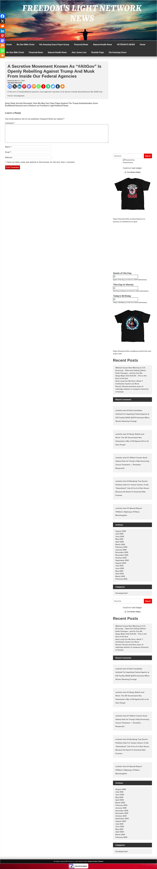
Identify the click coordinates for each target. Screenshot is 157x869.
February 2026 (121, 547)
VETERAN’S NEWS (126, 44)
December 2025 (121, 552)
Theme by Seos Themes (95, 861)
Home (9, 44)
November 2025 (121, 555)
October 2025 (121, 558)
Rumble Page (97, 52)
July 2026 (119, 534)
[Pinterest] (24, 86)
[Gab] (48, 86)
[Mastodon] (29, 86)
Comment (10, 123)
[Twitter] (53, 86)
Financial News (81, 44)
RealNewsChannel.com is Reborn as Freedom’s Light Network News (36, 106)
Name (8, 147)
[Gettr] (43, 86)
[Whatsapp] (38, 86)
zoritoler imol (120, 410)
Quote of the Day (119, 280)
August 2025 (120, 563)
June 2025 (119, 568)
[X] (15, 86)
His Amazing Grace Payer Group (54, 44)
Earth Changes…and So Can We (128, 373)
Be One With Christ (25, 44)
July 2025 (119, 566)
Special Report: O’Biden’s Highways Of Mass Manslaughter (128, 511)
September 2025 (122, 560)
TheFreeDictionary (140, 280)
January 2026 (121, 550)
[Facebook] (10, 86)
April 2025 (119, 574)
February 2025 (121, 579)
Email (8, 152)
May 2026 (119, 539)
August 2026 (120, 531)
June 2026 (119, 536)
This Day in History (119, 291)
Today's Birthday (119, 302)
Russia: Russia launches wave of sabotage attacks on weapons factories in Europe (132, 389)
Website (8, 157)
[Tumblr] (58, 86)
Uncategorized (19, 96)
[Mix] (34, 86)
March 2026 (120, 544)
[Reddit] (2, 26)
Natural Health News (102, 44)
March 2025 (120, 576)
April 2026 (119, 542)
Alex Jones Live (79, 52)
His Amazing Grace (117, 52)
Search (148, 156)
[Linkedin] (19, 86)
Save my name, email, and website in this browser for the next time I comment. (41, 162)
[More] (62, 86)
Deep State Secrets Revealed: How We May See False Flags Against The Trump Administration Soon (51, 103)
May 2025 (119, 571)
